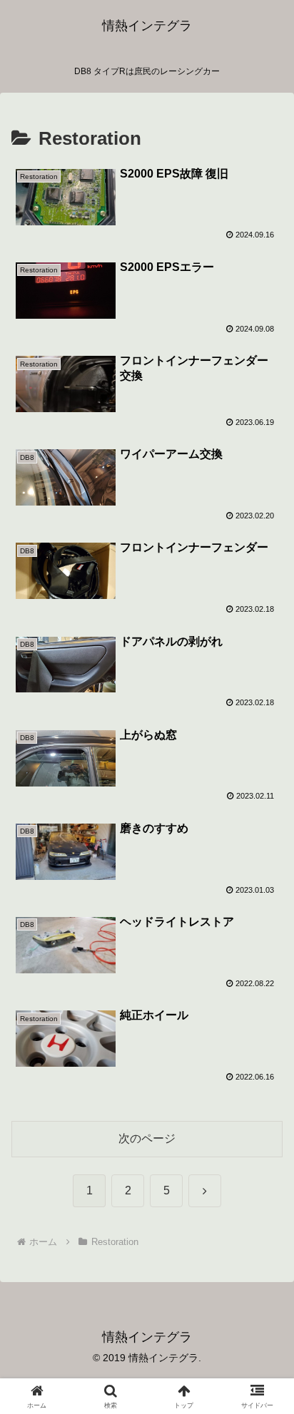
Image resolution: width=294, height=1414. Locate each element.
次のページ (147, 1138)
